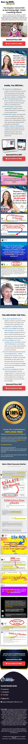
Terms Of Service (12, 738)
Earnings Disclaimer (21, 738)
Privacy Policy (5, 738)
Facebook (5, 689)
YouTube (5, 695)
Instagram (5, 692)
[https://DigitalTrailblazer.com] (14, 679)
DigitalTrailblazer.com (16, 736)
